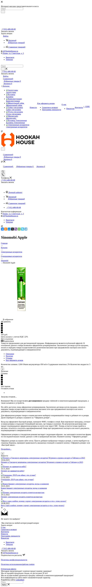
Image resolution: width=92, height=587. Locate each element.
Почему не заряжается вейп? (12, 471)
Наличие (9, 356)
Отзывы (9, 358)
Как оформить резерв (14, 360)
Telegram (9, 60)
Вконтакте (10, 57)
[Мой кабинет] (2, 152)
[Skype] (22, 229)
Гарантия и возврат (9, 529)
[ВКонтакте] (2, 229)
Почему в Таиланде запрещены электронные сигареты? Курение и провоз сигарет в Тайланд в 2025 (42, 462)
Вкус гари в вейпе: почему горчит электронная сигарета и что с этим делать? (32, 505)
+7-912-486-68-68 (9, 29)
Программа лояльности (10, 536)
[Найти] (3, 11)
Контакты (5, 532)
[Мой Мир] (9, 229)
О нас (3, 527)
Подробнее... (6, 449)
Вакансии (5, 538)
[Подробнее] (1, 464)
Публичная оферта (8, 569)
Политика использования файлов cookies (17, 564)
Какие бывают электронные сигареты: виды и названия (24, 488)
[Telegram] (25, 229)
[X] (12, 229)
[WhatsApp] (19, 229)
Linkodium (20, 580)
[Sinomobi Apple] (21, 317)
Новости (4, 534)
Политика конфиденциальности (14, 560)
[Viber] (15, 229)
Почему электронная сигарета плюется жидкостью (21, 497)
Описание (10, 354)
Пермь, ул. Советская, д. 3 (13, 53)
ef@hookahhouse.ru (10, 51)
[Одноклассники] (5, 229)
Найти (4, 585)
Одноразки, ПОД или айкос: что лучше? (17, 479)
